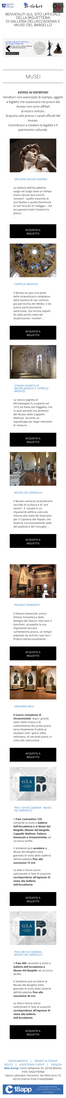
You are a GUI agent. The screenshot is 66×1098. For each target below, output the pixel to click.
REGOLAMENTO (18, 1061)
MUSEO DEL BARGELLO (28, 492)
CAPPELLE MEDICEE (26, 284)
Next (57, 48)
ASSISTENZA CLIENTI (32, 1064)
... (14, 216)
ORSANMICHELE (24, 706)
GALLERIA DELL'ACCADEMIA (30, 179)
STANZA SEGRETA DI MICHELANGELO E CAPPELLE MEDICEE (31, 388)
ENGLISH (56, 1064)
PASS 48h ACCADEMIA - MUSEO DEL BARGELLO (28, 953)
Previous (8, 48)
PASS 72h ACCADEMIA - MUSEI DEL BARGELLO (33, 809)
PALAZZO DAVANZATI (27, 604)
